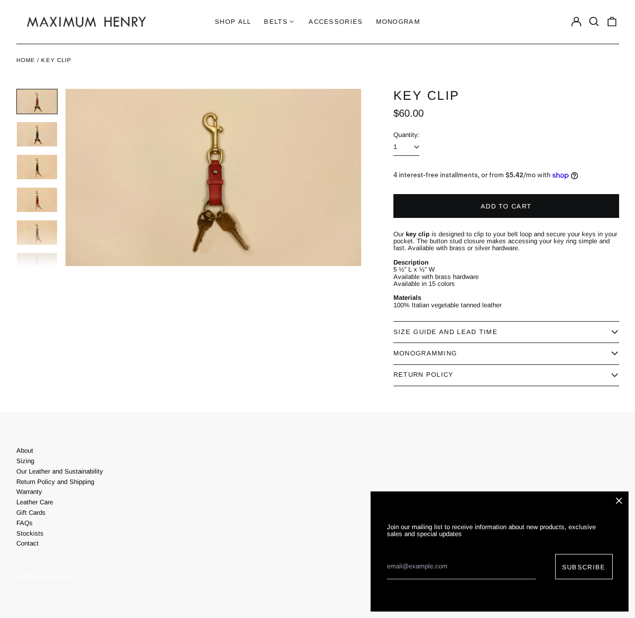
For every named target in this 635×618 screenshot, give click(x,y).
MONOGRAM (398, 21)
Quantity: (406, 134)
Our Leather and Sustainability (59, 471)
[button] (594, 21)
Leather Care (34, 502)
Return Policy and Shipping (55, 481)
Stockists (30, 533)
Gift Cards (31, 512)
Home (26, 60)
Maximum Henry (56, 576)
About (24, 450)
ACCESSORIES (336, 21)
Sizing (25, 461)
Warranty (29, 491)
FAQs (24, 523)
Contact (27, 543)
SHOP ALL (233, 21)
